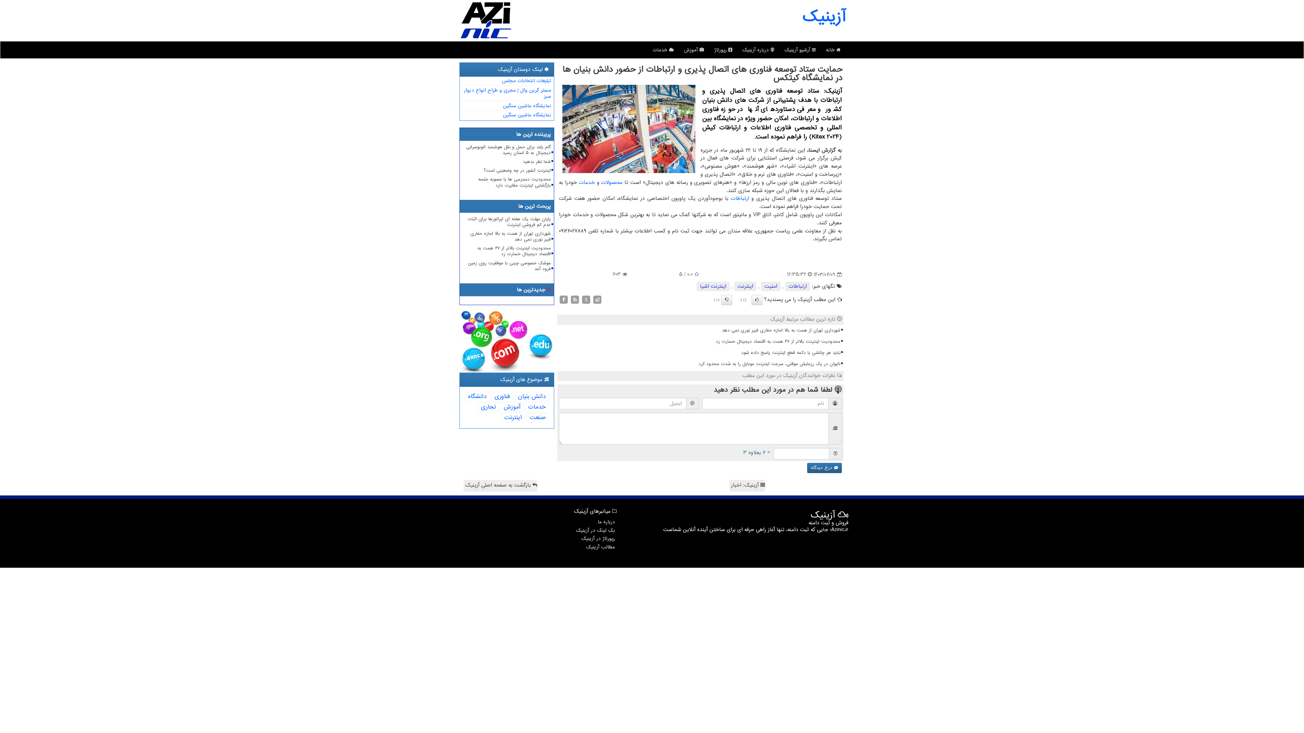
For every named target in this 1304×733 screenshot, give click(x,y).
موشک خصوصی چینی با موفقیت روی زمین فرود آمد (509, 266)
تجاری (488, 407)
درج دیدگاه (822, 468)
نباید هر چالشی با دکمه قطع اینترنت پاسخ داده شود (790, 353)
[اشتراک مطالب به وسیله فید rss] (575, 299)
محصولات (611, 182)
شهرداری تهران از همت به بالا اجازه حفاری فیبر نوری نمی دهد (781, 330)
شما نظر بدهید (537, 161)
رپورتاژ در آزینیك (598, 538)
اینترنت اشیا (713, 286)
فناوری (502, 396)
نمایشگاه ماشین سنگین (527, 106)
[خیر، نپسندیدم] (726, 300)
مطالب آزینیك (600, 547)
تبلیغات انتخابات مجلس (526, 80)
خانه (831, 50)
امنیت (770, 286)
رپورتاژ (721, 50)
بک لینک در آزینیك (595, 530)
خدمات (661, 50)
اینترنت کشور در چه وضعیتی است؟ (517, 170)
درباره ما (606, 522)
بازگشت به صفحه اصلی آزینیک (498, 485)
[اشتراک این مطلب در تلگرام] (597, 299)
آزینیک (824, 17)
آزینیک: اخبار (745, 485)
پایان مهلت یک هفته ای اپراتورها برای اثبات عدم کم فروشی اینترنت (509, 222)
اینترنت (745, 286)
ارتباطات (740, 198)
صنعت (538, 417)
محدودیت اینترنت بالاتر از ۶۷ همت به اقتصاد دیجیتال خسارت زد (778, 341)
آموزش (692, 50)
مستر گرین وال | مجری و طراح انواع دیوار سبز (507, 93)
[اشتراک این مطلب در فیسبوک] (563, 299)
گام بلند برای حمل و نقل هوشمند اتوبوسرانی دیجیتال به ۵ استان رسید (508, 150)
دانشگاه (477, 396)
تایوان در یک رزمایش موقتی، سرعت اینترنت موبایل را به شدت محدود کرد (769, 364)
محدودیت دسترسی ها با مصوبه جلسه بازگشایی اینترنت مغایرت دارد (514, 182)
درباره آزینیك (756, 50)
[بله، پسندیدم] (756, 300)
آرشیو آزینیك (798, 50)
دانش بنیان (532, 396)
